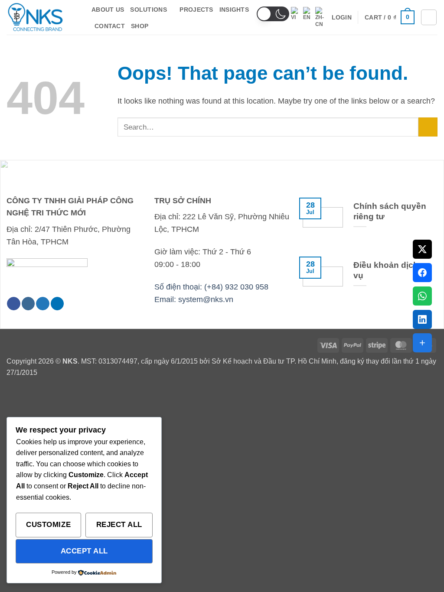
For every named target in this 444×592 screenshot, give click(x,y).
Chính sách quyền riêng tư (389, 211)
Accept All (84, 550)
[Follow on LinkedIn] (57, 303)
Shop (139, 26)
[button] (273, 14)
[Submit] (427, 127)
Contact (110, 26)
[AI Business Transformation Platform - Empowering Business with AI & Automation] (42, 17)
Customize (48, 524)
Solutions (148, 9)
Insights (234, 9)
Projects (196, 9)
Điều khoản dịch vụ (385, 270)
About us (107, 9)
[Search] (429, 17)
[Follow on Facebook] (13, 303)
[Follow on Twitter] (42, 303)
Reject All (119, 524)
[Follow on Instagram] (28, 303)
